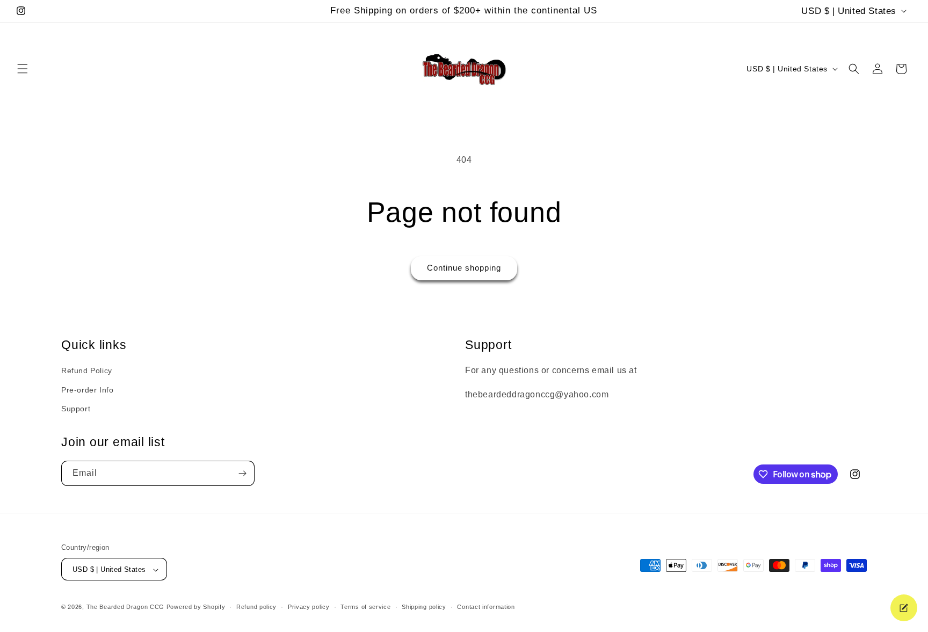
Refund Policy (86, 371)
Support (75, 408)
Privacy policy (309, 607)
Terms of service (365, 607)
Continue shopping (464, 267)
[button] (22, 69)
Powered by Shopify (196, 607)
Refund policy (256, 607)
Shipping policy (424, 607)
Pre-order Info (87, 390)
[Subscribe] (242, 473)
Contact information (485, 607)
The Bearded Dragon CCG (125, 607)
